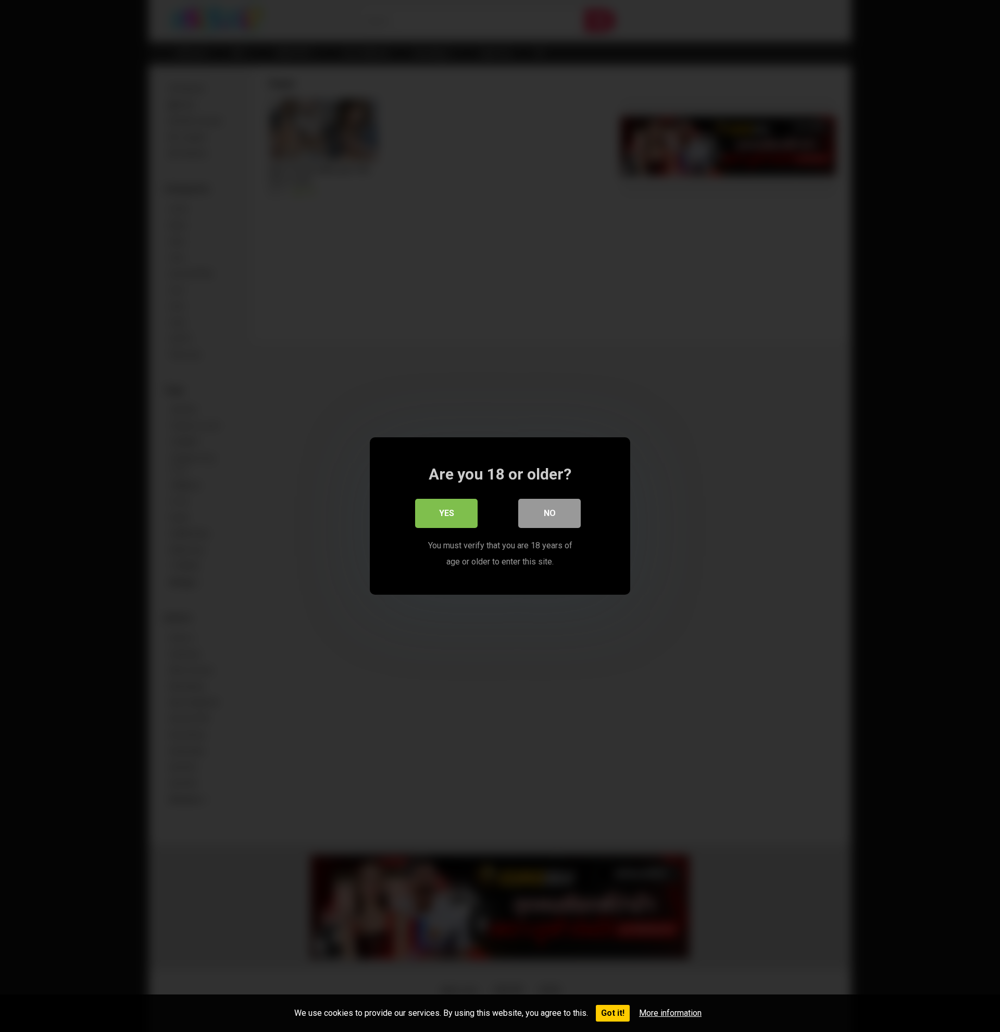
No (550, 513)
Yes (446, 513)
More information (670, 1013)
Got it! (612, 1013)
